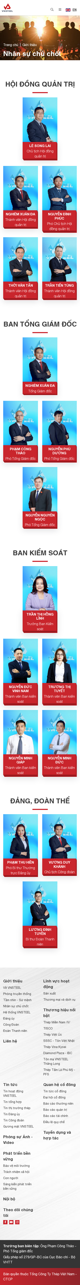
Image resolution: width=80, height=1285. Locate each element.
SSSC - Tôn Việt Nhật (59, 1040)
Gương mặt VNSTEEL (18, 1126)
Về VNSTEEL (12, 987)
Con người (10, 1178)
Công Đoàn (11, 1024)
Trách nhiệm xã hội (16, 1172)
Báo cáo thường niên (58, 1103)
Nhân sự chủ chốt (16, 1006)
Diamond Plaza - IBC (57, 1053)
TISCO (48, 1028)
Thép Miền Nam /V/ (56, 1022)
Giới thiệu (29, 45)
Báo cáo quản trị (55, 1109)
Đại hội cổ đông (54, 1097)
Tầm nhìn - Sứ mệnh (17, 1000)
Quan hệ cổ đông (59, 1084)
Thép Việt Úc (52, 1034)
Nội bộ (9, 1199)
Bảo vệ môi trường (16, 1165)
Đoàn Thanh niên (15, 1030)
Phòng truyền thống (17, 994)
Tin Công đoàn (13, 1120)
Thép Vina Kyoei (54, 1047)
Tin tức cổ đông (54, 1091)
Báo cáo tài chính (55, 1116)
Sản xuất (49, 993)
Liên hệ (10, 1041)
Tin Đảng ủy (11, 1114)
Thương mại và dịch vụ (59, 999)
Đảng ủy (9, 1018)
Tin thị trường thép (17, 1108)
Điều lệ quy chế (54, 1122)
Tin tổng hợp (12, 1102)
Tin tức (10, 1084)
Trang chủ (10, 45)
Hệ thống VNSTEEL (16, 1012)
